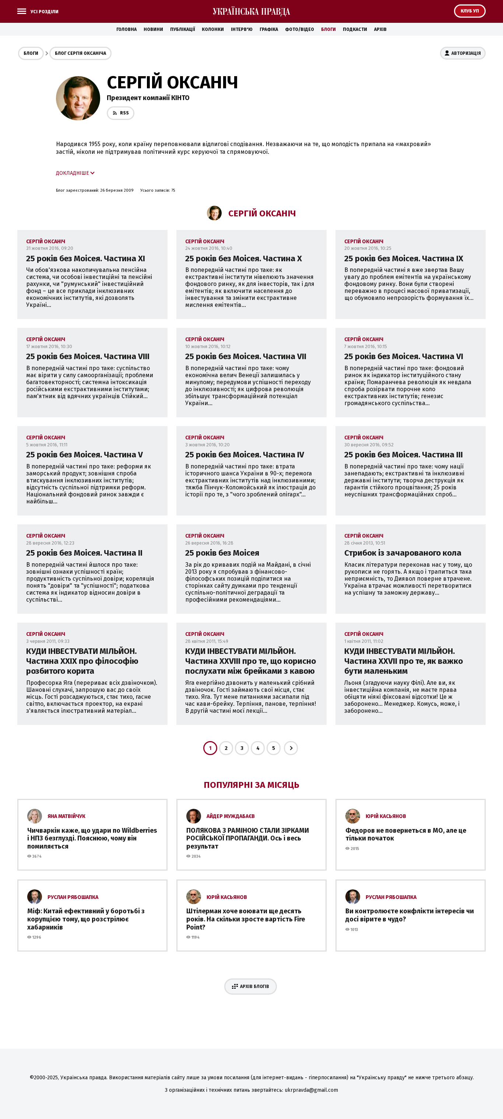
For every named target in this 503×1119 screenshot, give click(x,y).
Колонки (213, 29)
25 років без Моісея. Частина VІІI (88, 356)
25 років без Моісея (222, 553)
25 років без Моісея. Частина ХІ (85, 258)
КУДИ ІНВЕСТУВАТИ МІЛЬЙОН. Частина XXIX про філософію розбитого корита (82, 661)
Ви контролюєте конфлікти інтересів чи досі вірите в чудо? (409, 915)
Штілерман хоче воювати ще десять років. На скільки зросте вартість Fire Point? (245, 919)
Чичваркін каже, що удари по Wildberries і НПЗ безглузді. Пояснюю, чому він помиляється (92, 838)
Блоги (328, 29)
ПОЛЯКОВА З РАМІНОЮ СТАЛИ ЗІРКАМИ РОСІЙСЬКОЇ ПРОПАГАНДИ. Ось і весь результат (247, 838)
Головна (126, 29)
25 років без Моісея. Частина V (84, 455)
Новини (153, 29)
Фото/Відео (299, 29)
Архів (380, 29)
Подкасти (355, 29)
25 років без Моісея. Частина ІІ (84, 553)
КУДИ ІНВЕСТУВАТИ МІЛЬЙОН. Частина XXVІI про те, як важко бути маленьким (403, 661)
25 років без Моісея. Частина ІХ (403, 258)
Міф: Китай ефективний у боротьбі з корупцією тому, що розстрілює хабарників (86, 919)
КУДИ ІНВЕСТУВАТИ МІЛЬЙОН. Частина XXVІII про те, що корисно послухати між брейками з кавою (250, 661)
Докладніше (72, 173)
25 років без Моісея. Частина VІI (245, 356)
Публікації (182, 29)
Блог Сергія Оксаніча (80, 53)
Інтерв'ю (242, 29)
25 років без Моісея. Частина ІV (244, 455)
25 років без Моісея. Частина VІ (403, 356)
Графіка (269, 29)
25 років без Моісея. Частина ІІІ (403, 455)
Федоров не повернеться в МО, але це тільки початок (405, 834)
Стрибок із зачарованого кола (402, 553)
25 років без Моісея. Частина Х (243, 258)
